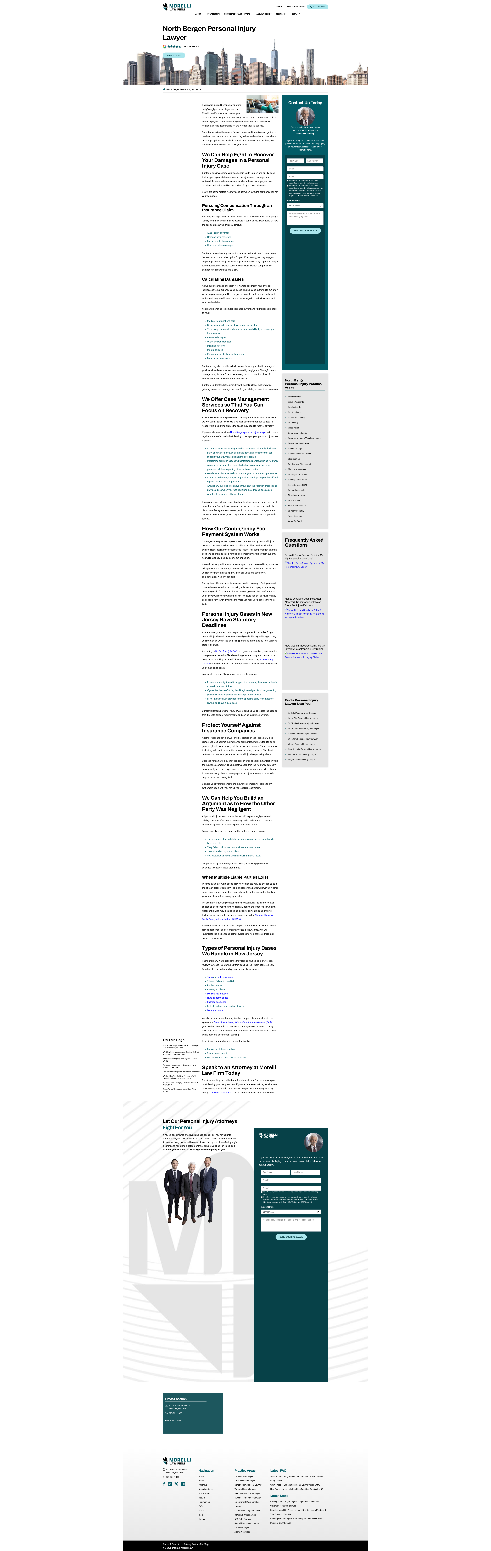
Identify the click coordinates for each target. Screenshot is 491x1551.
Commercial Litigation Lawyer (248, 1510)
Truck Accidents (295, 516)
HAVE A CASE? (174, 55)
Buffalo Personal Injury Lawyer (302, 713)
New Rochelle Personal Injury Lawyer (304, 749)
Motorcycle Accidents (297, 474)
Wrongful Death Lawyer (245, 1489)
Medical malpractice (217, 993)
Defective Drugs (295, 448)
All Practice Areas (242, 1532)
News (201, 1510)
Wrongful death (215, 1010)
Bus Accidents (294, 407)
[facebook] (164, 1484)
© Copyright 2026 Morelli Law (178, 1548)
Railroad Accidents (296, 490)
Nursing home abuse (217, 997)
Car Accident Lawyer (244, 1476)
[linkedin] (170, 1484)
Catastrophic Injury (296, 417)
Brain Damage (294, 397)
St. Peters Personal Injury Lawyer (303, 739)
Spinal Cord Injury (296, 511)
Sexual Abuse (294, 500)
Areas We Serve (263, 14)
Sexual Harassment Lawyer (247, 1523)
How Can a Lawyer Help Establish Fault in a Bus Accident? (296, 1489)
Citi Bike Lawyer (242, 1527)
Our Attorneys (213, 14)
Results (202, 1498)
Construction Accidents (298, 443)
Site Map (204, 1544)
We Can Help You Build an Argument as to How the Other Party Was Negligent (179, 1077)
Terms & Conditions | (173, 1544)
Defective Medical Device (299, 454)
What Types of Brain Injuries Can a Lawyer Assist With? (295, 1485)
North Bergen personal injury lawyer (248, 432)
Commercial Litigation (298, 433)
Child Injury (293, 422)
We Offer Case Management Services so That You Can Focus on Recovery (181, 1053)
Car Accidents (294, 412)
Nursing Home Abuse (297, 479)
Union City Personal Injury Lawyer (303, 718)
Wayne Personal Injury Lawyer (301, 759)
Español (279, 7)
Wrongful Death (295, 521)
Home (201, 1476)
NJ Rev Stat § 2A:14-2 (226, 651)
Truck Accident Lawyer (245, 1480)
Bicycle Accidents (296, 402)
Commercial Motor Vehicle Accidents (304, 438)
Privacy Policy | (191, 1544)
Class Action (293, 428)
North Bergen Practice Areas (237, 14)
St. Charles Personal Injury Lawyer (303, 723)
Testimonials (204, 1502)
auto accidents (225, 977)
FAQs (201, 1506)
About (198, 14)
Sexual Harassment (297, 505)
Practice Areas (205, 1493)
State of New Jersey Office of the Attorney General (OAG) (243, 1022)
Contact (296, 14)
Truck (210, 977)
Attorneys (203, 1485)
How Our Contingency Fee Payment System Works (180, 1060)
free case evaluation (221, 1092)
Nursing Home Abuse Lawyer (248, 1498)
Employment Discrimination (300, 464)
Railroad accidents (216, 1002)
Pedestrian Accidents (297, 485)
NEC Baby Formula (243, 1519)
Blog (201, 1515)
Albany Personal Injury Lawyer (301, 744)
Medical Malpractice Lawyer (247, 1493)
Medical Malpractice (297, 469)
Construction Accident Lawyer (248, 1485)
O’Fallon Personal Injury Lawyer (302, 733)
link (318, 147)
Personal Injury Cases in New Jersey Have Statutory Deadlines (179, 1066)
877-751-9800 (319, 7)
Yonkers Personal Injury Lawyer (302, 754)
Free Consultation (296, 7)
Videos (202, 1519)
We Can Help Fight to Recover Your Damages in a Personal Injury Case (181, 1046)
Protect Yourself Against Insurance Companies (181, 1072)
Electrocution (294, 459)
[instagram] (183, 1484)
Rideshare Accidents (297, 495)
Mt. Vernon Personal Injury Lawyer (303, 728)
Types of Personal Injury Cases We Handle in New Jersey (180, 1083)
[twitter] (176, 1484)
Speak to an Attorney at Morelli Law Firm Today (179, 1090)
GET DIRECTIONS (173, 1420)
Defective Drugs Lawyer (245, 1515)
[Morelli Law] (179, 6)
